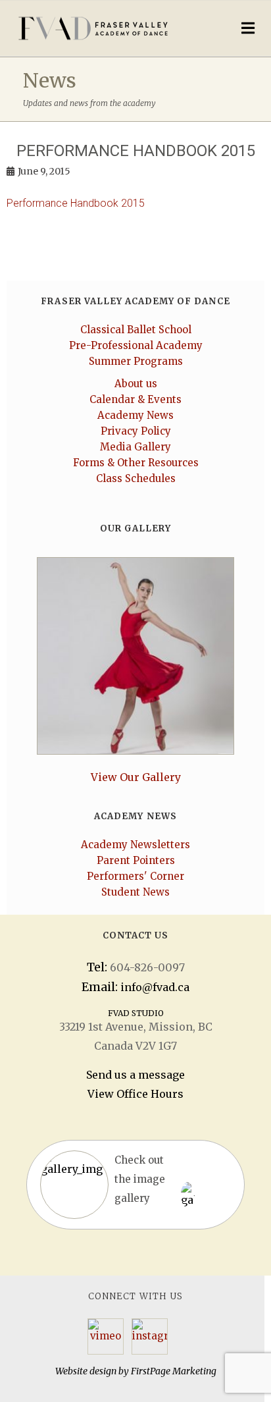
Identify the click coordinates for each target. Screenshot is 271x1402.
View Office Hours (135, 1093)
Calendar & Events (135, 399)
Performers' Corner (135, 876)
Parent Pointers (136, 860)
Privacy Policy (136, 431)
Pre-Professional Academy (136, 345)
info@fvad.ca (154, 987)
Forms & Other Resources (136, 462)
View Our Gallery (136, 777)
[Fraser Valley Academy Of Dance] (105, 28)
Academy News (135, 415)
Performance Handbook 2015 (76, 203)
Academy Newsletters (135, 844)
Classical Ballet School (135, 329)
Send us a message (135, 1074)
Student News (135, 892)
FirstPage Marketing (173, 1371)
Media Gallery (135, 447)
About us (135, 383)
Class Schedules (136, 478)
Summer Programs (136, 361)
